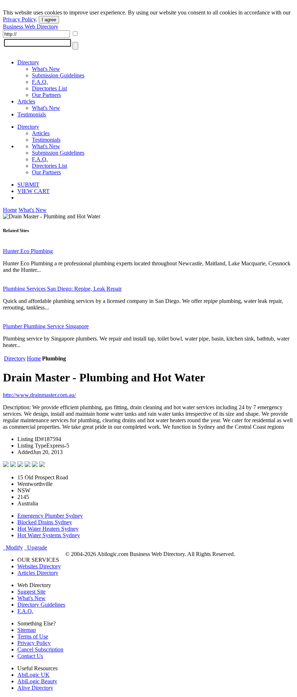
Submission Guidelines (58, 75)
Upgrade (35, 547)
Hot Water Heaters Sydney (48, 529)
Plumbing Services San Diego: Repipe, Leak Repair (62, 289)
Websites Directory (39, 566)
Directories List (49, 88)
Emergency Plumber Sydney (50, 516)
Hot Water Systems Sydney (48, 535)
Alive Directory (35, 688)
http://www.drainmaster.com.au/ (39, 395)
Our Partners (46, 95)
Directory (28, 62)
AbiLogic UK (33, 675)
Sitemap (26, 630)
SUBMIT (28, 184)
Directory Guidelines (41, 605)
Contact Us (30, 656)
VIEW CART (33, 191)
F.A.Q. (40, 82)
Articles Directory (37, 573)
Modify (13, 547)
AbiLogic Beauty (37, 681)
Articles (26, 101)
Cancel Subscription (40, 649)
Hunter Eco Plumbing (28, 251)
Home (10, 210)
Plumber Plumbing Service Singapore (46, 326)
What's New (46, 69)
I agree (49, 19)
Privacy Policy (19, 19)
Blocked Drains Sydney (44, 522)
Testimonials (31, 114)
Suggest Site (31, 592)
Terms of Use (32, 636)
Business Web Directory (30, 26)
